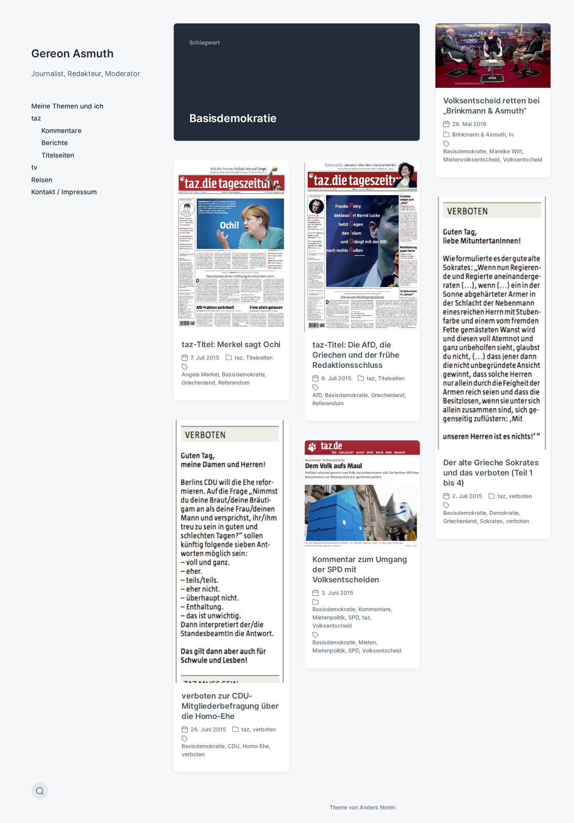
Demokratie (504, 512)
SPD (353, 617)
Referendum (234, 382)
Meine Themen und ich (67, 106)
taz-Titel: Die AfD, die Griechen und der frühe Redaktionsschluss (355, 355)
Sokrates (491, 521)
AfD (317, 395)
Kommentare (61, 131)
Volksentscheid (522, 159)
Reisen (41, 180)
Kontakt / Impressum (64, 192)
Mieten (367, 642)
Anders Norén (377, 807)
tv (34, 167)
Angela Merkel (200, 374)
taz (36, 118)
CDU (233, 746)
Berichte (54, 143)
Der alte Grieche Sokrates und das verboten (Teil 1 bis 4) (491, 473)
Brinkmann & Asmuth (479, 134)
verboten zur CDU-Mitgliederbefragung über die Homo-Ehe (230, 706)
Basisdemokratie (464, 151)
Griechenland (198, 382)
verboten (520, 496)
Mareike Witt (505, 151)
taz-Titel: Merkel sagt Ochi (231, 344)
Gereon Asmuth (72, 53)
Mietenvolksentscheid (471, 159)
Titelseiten (57, 155)
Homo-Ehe (255, 746)
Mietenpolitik (328, 617)
